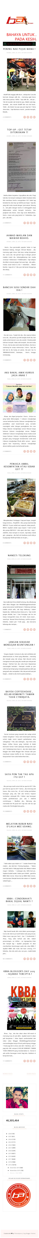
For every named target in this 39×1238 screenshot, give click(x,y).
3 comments (7, 360)
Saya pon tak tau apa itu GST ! (19, 775)
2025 (10, 1136)
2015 (10, 1165)
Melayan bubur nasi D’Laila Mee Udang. (19, 825)
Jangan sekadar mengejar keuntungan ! (19, 643)
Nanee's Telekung (19, 555)
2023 (10, 1142)
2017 (10, 1159)
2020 (10, 1150)
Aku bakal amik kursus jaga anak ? (19, 374)
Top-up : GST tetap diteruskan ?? (19, 131)
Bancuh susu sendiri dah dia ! (19, 288)
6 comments (7, 543)
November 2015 (15, 1170)
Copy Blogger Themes (29, 1233)
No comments (7, 958)
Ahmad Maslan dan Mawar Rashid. (19, 236)
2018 (10, 1156)
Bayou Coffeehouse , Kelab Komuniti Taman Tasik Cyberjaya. (19, 694)
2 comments (7, 117)
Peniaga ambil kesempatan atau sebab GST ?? (19, 467)
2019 (10, 1153)
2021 (10, 1148)
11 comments (7, 274)
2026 (10, 1133)
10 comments (7, 811)
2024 (10, 1139)
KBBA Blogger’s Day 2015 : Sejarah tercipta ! (19, 972)
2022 (10, 1145)
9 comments (7, 679)
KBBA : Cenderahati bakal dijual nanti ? (19, 900)
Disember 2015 (15, 1167)
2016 (10, 1162)
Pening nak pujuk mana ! (19, 49)
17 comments (7, 1061)
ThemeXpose (18, 1233)
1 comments (7, 629)
